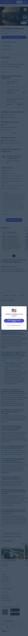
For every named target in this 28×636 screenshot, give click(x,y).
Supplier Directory (6, 598)
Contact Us (4, 581)
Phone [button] (23, 295)
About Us (4, 574)
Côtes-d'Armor (7, 31)
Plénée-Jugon (14, 31)
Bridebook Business (7, 588)
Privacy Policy (13, 624)
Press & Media (5, 579)
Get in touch (24, 54)
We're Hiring (5, 577)
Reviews (16, 54)
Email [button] (14, 295)
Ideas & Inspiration (7, 600)
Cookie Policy (4, 624)
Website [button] (6, 295)
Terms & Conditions (22, 624)
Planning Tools (5, 595)
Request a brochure (15, 37)
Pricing (10, 54)
